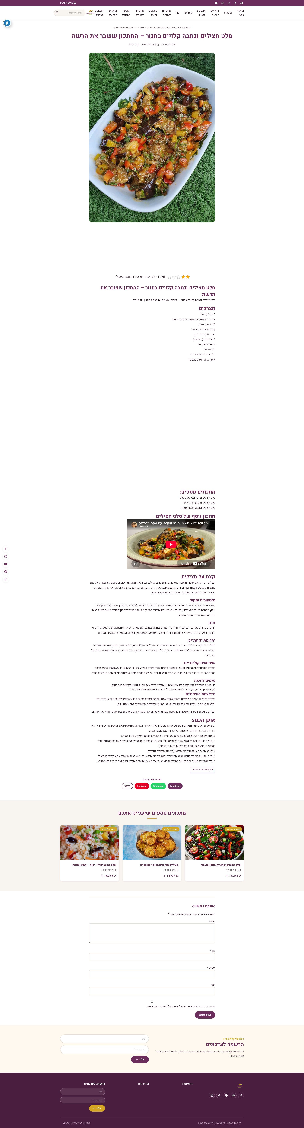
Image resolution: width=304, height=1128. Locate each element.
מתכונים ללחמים (139, 13)
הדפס (127, 786)
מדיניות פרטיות (77, 1123)
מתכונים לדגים (153, 13)
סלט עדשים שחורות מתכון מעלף (221, 865)
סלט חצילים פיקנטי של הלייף (199, 503)
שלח (142, 1059)
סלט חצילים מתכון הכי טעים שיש (197, 498)
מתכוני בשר (240, 13)
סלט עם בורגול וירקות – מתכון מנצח (94, 865)
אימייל (211, 968)
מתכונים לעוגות (215, 13)
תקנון (88, 1123)
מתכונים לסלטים (112, 13)
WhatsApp (158, 786)
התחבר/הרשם (66, 3)
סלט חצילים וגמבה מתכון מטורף (197, 508)
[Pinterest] (6, 572)
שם (212, 951)
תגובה (212, 921)
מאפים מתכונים (126, 13)
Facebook (175, 786)
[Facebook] (6, 549)
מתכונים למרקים (99, 13)
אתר (213, 985)
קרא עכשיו (235, 876)
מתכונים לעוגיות (166, 13)
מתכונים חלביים (201, 13)
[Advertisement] (152, 251)
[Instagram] (6, 556)
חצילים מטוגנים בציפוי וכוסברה (159, 865)
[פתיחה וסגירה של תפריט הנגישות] (7, 23)
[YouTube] (6, 564)
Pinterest (141, 786)
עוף (177, 13)
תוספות (228, 13)
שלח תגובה (205, 1015)
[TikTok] (6, 579)
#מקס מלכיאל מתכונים (203, 769)
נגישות (66, 1123)
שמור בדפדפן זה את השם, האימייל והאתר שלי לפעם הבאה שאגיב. (180, 1006)
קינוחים (188, 13)
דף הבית (187, 27)
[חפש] (57, 13)
